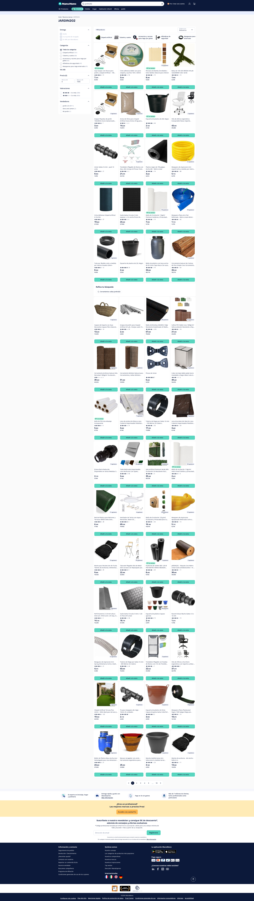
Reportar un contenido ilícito (68, 862)
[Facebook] (157, 869)
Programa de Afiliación (65, 871)
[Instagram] (162, 869)
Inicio (59, 17)
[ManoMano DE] (120, 876)
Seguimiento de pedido (66, 850)
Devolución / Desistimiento (67, 853)
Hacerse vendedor (64, 865)
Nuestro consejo (110, 850)
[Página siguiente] (160, 783)
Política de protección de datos (112, 898)
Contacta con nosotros (65, 859)
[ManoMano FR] (106, 876)
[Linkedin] (153, 869)
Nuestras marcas (67, 17)
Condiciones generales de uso (145, 898)
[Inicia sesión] (189, 4)
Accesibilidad (189, 898)
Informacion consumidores (166, 898)
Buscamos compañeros (66, 868)
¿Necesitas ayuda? (64, 856)
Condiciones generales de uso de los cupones (73, 874)
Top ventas (108, 865)
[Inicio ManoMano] (68, 4)
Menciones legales (94, 898)
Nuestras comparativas (112, 856)
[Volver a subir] (193, 879)
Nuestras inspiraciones (112, 862)
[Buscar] (83, 3)
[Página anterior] (128, 783)
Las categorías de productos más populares (119, 853)
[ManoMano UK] (116, 876)
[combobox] (186, 29)
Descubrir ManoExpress (113, 868)
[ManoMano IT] (111, 876)
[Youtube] (167, 869)
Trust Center (129, 898)
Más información (151, 839)
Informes (180, 898)
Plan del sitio (82, 898)
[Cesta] (194, 4)
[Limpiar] (162, 4)
